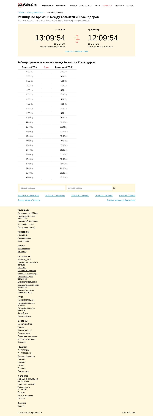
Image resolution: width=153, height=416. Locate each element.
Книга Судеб (23, 350)
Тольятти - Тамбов (127, 196)
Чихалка (21, 359)
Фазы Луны (23, 313)
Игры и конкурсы (25, 395)
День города (23, 241)
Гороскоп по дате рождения (25, 278)
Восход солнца (24, 330)
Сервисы (106, 6)
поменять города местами (76, 51)
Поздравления (24, 238)
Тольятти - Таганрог (104, 196)
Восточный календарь (27, 274)
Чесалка (21, 362)
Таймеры (22, 342)
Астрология (85, 6)
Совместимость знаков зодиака (28, 263)
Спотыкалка (23, 371)
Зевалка (21, 368)
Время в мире (24, 333)
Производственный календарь (26, 217)
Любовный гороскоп (27, 271)
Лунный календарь (26, 300)
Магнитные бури (25, 324)
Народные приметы (26, 384)
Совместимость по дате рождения (28, 286)
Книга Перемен (24, 353)
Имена (72, 6)
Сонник (130, 6)
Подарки (21, 398)
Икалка (21, 365)
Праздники (60, 6)
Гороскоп (22, 268)
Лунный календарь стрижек (26, 304)
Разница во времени (28, 336)
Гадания (118, 6)
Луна (96, 6)
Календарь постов (26, 224)
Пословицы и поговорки (24, 388)
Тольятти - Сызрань (80, 196)
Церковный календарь (28, 221)
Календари (46, 6)
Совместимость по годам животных (26, 291)
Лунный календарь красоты (26, 309)
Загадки (21, 392)
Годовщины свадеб (26, 227)
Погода (21, 327)
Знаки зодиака (24, 259)
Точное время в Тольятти (29, 200)
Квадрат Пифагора (26, 356)
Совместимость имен (27, 282)
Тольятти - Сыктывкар (55, 196)
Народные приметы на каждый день (28, 380)
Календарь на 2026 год (28, 213)
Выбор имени (24, 249)
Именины (22, 252)
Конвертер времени (27, 339)
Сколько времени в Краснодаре (121, 200)
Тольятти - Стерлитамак (28, 196)
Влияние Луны (24, 316)
